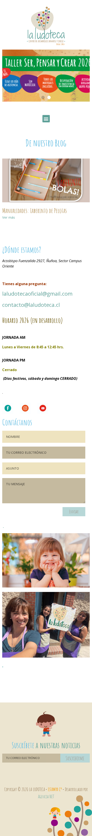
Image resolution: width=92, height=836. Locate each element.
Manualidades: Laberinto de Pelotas (34, 211)
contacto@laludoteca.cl (31, 304)
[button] (43, 97)
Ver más (8, 217)
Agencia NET (46, 796)
